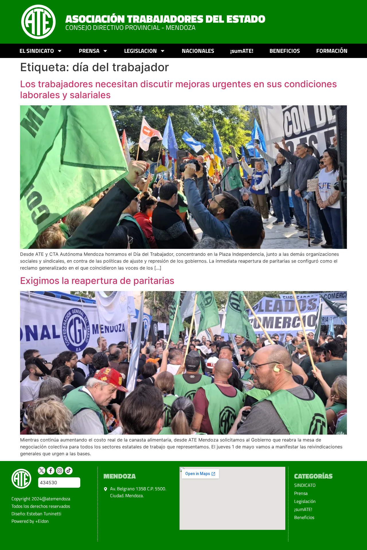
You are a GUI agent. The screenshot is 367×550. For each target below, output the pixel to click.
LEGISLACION (140, 50)
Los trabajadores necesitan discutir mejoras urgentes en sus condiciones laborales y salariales (178, 89)
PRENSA (89, 50)
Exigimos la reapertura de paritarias (97, 280)
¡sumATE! (241, 50)
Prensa (301, 493)
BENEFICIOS (285, 50)
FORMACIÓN (332, 50)
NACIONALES (198, 50)
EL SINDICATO (36, 50)
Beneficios (304, 517)
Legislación (305, 501)
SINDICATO (305, 485)
